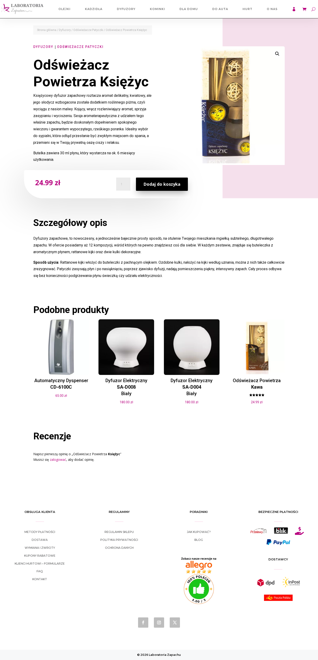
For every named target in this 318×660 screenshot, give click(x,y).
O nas (272, 9)
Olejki (64, 9)
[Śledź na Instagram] (159, 622)
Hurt (247, 9)
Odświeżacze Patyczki (88, 30)
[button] (277, 54)
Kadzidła (93, 9)
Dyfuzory (126, 9)
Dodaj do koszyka (161, 184)
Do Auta (220, 9)
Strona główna (46, 30)
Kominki (157, 9)
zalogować (58, 459)
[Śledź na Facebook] (143, 622)
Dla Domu (188, 9)
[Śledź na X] (175, 622)
